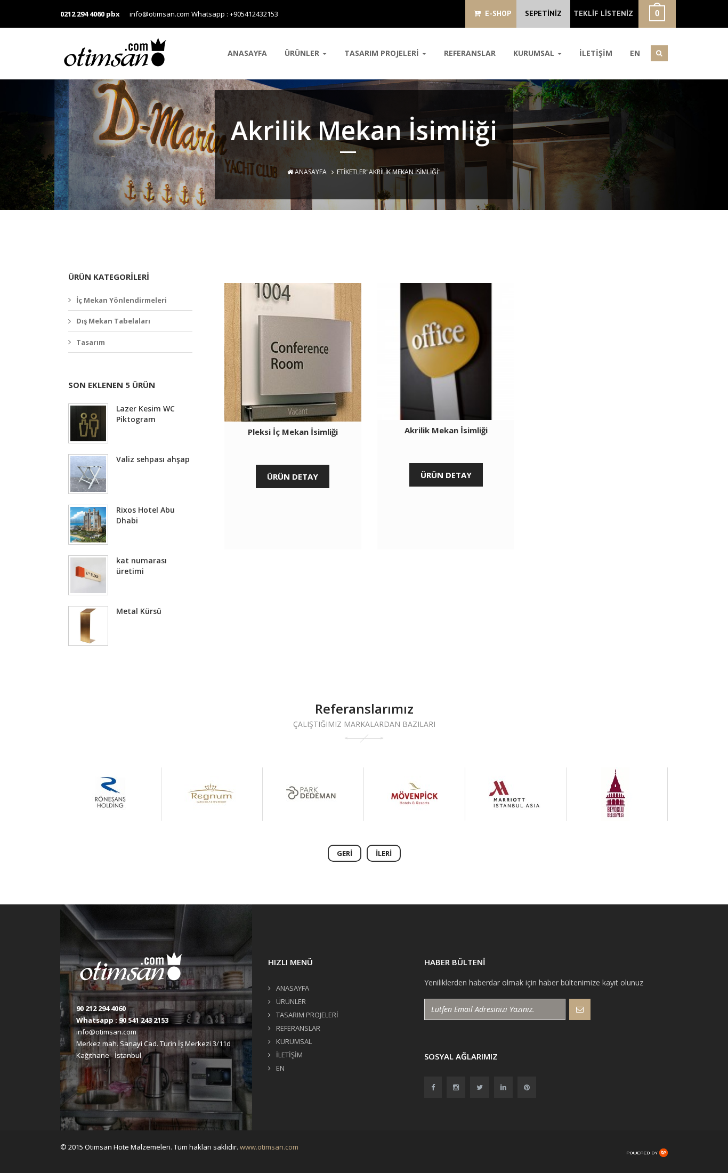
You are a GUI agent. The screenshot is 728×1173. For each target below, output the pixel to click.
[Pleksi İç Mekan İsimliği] (292, 352)
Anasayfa (310, 171)
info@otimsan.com (160, 14)
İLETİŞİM (595, 53)
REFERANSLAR (470, 53)
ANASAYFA (247, 53)
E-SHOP (496, 13)
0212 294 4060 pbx (90, 14)
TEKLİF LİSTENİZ (603, 13)
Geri (344, 853)
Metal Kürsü (138, 611)
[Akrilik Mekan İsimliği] (445, 351)
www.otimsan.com (269, 1147)
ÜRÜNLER (303, 53)
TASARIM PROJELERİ (382, 53)
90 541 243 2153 (143, 1020)
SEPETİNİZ (543, 13)
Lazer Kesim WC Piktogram (145, 413)
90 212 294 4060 (101, 1008)
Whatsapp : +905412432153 (234, 14)
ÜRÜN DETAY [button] (292, 476)
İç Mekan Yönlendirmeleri (121, 300)
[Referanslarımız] (109, 794)
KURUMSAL (534, 53)
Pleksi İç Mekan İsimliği (293, 431)
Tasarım (90, 342)
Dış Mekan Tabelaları (113, 321)
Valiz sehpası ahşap (153, 459)
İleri (384, 853)
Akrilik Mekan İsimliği (446, 430)
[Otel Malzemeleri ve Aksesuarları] (118, 52)
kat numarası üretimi (141, 565)
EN (635, 53)
